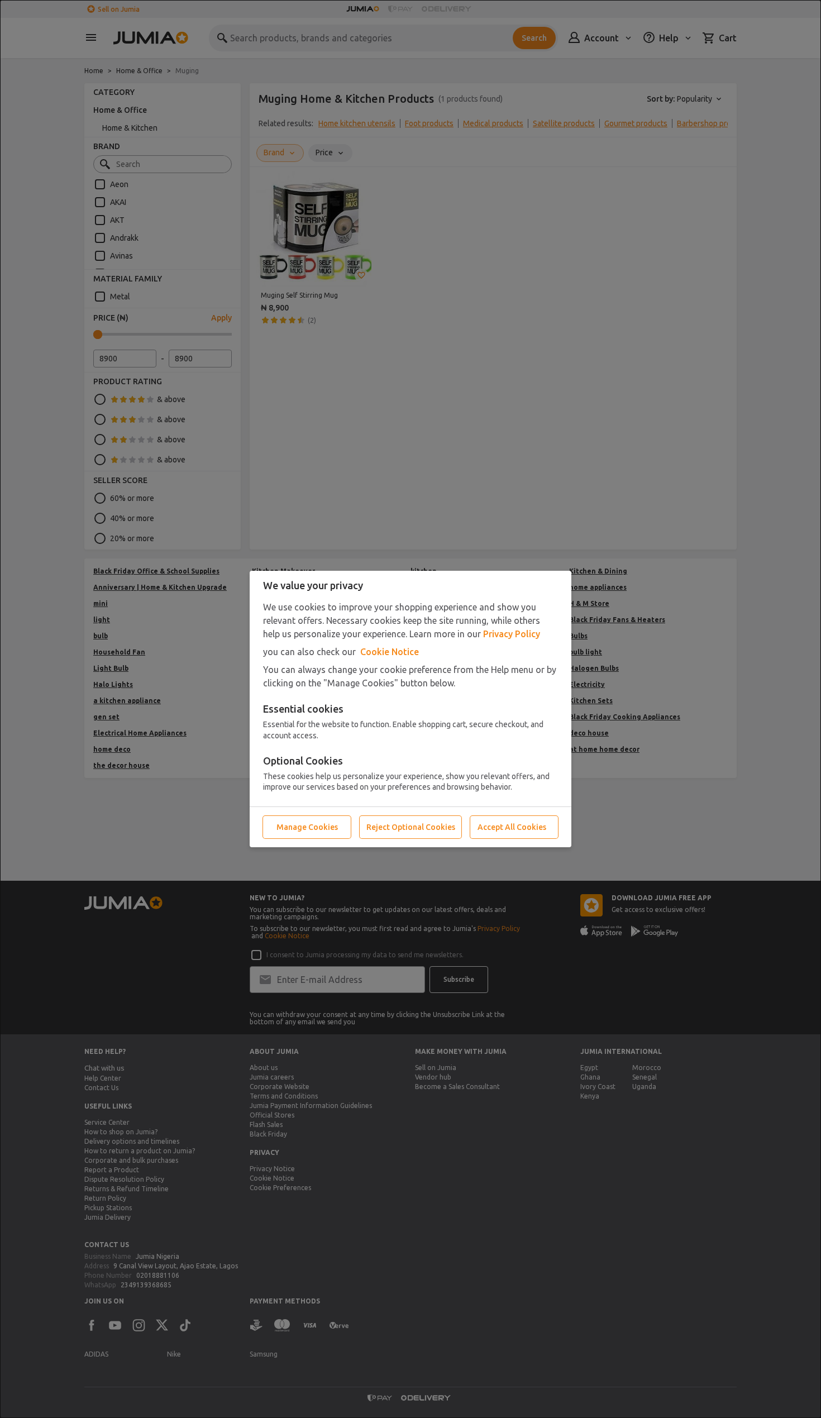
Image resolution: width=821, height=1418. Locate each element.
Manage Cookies (307, 827)
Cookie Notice (389, 652)
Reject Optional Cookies (410, 827)
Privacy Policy (511, 634)
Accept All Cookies (512, 827)
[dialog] (410, 709)
